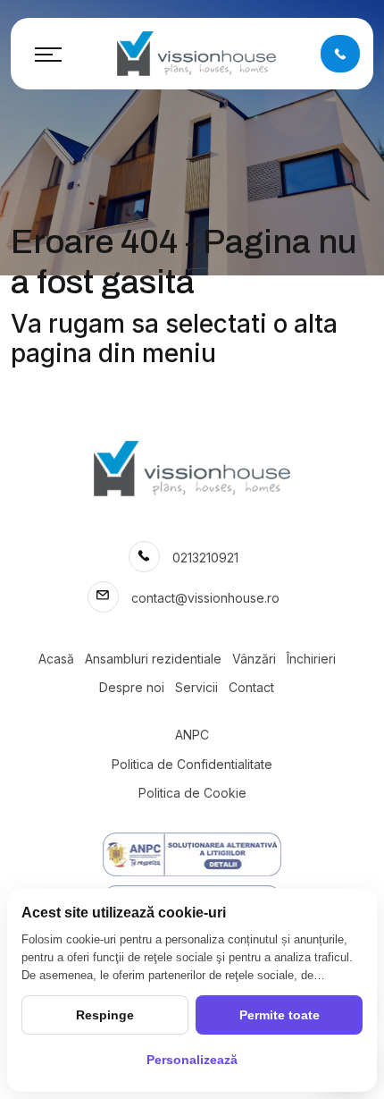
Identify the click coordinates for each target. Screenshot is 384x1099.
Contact (251, 687)
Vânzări (254, 658)
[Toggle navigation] (48, 53)
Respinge (105, 1015)
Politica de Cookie (192, 792)
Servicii (196, 687)
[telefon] (340, 53)
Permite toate (279, 1015)
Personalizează (192, 1060)
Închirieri (311, 658)
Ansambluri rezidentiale (153, 658)
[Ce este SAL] (192, 854)
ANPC (192, 734)
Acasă (56, 658)
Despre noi (131, 687)
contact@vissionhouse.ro (205, 597)
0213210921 (205, 557)
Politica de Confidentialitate (192, 764)
